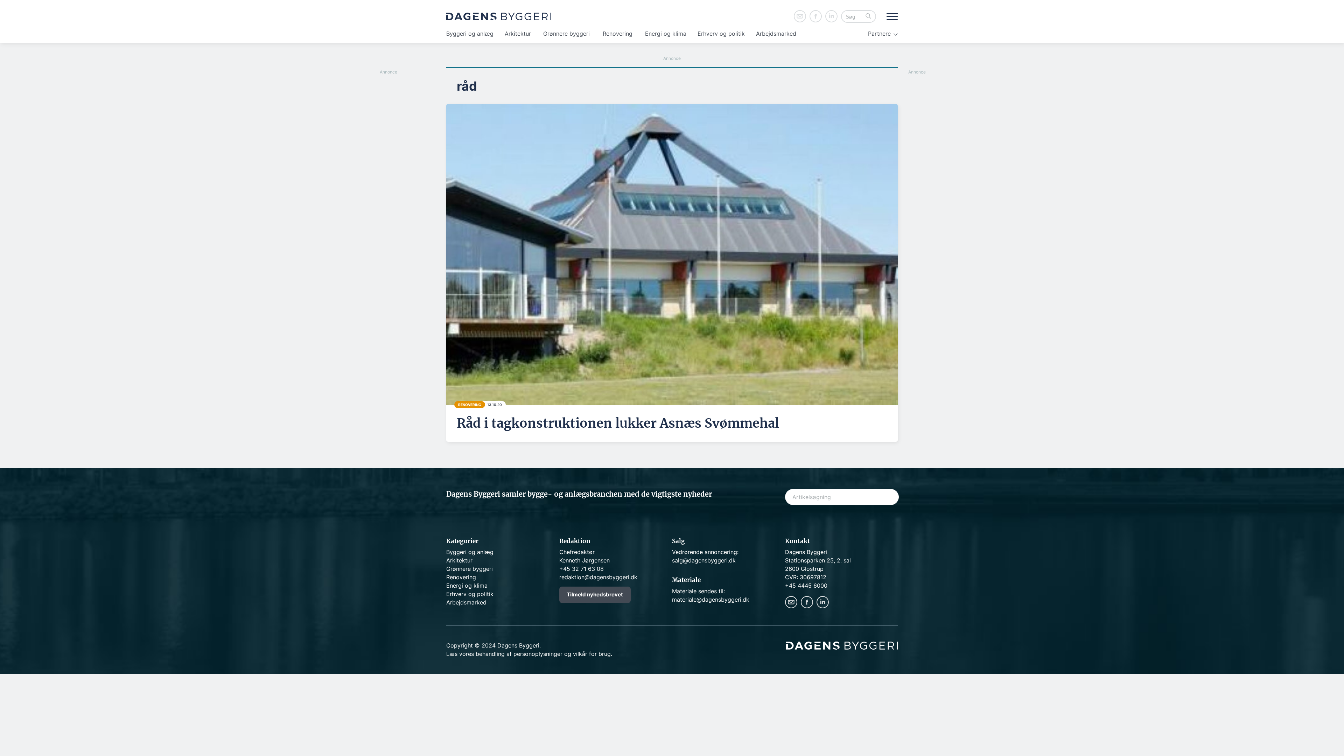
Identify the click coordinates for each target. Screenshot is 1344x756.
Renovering (617, 33)
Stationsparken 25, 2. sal (818, 560)
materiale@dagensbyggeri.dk (710, 599)
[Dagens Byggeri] (498, 16)
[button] (868, 16)
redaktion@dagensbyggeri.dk (598, 577)
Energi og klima (665, 33)
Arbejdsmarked (776, 33)
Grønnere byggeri (566, 33)
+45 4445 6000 (806, 585)
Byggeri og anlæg (469, 33)
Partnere (879, 33)
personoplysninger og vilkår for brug (562, 653)
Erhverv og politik (721, 33)
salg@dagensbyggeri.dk (704, 560)
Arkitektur (518, 33)
